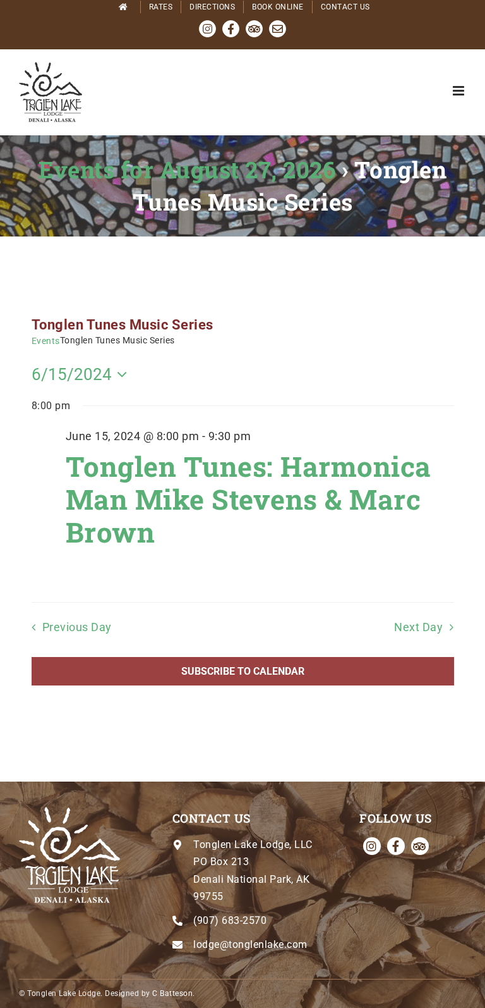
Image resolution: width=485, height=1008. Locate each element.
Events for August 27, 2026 (187, 169)
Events (46, 341)
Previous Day (77, 627)
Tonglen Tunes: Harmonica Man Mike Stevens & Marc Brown (248, 499)
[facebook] (396, 846)
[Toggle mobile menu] (460, 90)
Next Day (418, 627)
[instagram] (372, 846)
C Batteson (172, 993)
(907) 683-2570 (229, 920)
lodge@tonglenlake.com (250, 944)
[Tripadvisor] (420, 846)
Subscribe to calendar (242, 671)
